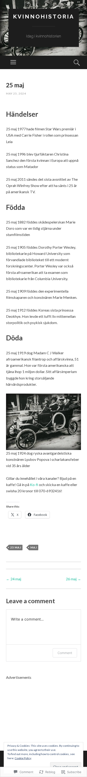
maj (33, 547)
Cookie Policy (23, 758)
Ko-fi (34, 484)
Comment (65, 653)
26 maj (73, 579)
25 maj (15, 547)
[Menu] (13, 62)
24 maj (13, 579)
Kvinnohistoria (43, 16)
